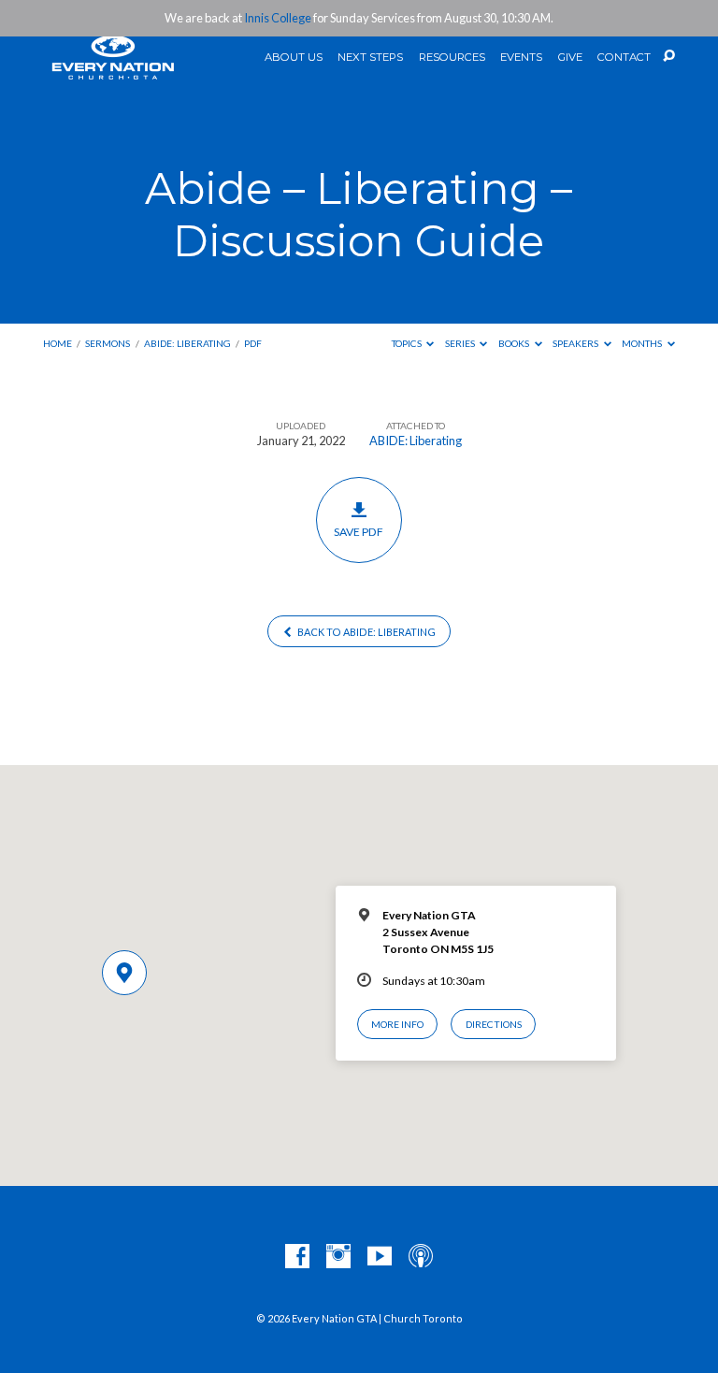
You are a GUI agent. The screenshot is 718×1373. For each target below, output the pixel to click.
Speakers (576, 343)
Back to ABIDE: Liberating (365, 632)
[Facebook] (297, 1257)
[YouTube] (379, 1257)
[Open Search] (669, 57)
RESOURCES (452, 58)
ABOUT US (294, 58)
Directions (494, 1024)
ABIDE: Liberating (187, 343)
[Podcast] (421, 1257)
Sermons (107, 343)
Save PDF (358, 532)
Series (461, 343)
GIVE (570, 58)
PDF (253, 343)
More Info (397, 1024)
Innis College (277, 17)
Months (643, 343)
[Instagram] (338, 1257)
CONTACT (624, 58)
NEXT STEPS (370, 58)
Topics (408, 343)
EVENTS (521, 58)
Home (57, 343)
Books (514, 343)
